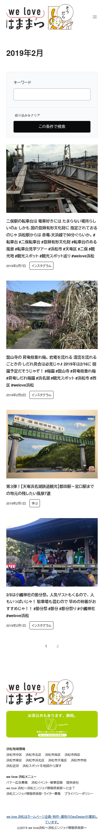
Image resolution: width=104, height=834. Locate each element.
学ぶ (35, 503)
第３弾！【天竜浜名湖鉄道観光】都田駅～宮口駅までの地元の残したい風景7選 (50, 490)
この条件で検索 (52, 126)
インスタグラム (42, 265)
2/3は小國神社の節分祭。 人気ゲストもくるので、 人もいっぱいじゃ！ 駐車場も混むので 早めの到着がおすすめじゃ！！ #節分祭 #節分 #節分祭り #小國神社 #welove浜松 (51, 605)
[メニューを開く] (95, 17)
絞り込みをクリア (27, 115)
